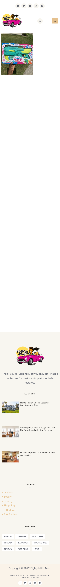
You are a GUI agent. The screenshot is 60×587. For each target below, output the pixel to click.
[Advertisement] (30, 204)
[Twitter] (23, 5)
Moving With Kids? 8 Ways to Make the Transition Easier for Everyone (37, 428)
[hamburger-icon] (55, 20)
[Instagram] (36, 5)
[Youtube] (30, 5)
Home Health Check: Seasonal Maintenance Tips (34, 403)
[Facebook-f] (20, 583)
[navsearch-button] (40, 21)
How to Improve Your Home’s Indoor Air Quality (38, 453)
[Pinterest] (42, 5)
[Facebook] (17, 5)
